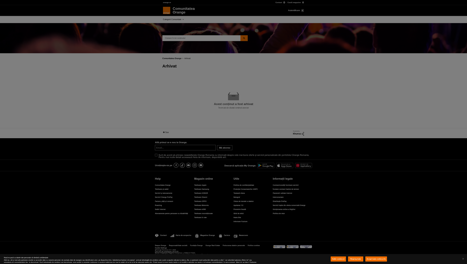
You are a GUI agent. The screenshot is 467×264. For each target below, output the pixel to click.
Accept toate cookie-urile (376, 259)
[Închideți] (463, 258)
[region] (233, 259)
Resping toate (355, 259)
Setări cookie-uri (338, 259)
